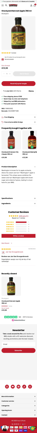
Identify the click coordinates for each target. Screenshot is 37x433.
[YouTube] (13, 387)
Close (18, 396)
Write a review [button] (18, 236)
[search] (6, 5)
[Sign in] (31, 5)
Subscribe (18, 350)
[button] (6, 53)
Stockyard (5, 13)
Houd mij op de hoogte (18, 83)
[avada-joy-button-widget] (32, 428)
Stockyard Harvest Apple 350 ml (11, 302)
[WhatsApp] (30, 387)
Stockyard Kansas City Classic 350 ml (10, 153)
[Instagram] (7, 387)
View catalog (3, 5)
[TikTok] (24, 387)
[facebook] (18, 387)
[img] (6, 249)
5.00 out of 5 (23, 216)
